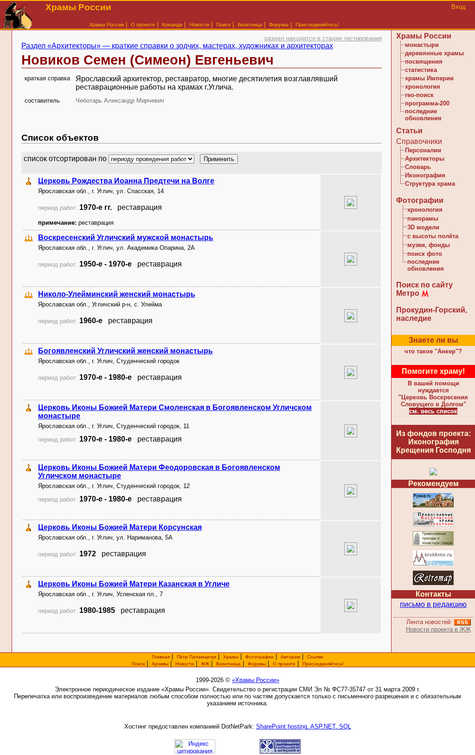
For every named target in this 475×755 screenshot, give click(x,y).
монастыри (422, 44)
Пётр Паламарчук (196, 656)
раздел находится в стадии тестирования (323, 38)
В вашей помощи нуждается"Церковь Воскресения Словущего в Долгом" (433, 394)
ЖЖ (205, 663)
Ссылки (315, 656)
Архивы (160, 663)
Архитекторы (424, 158)
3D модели (423, 227)
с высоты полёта (432, 236)
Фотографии (419, 200)
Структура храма (430, 183)
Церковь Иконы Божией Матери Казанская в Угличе (134, 584)
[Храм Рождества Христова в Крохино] (433, 564)
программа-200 (427, 103)
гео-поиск (419, 94)
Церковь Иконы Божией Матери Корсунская (120, 527)
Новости (199, 24)
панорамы (422, 218)
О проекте (284, 663)
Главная (161, 656)
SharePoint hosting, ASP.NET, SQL (303, 726)
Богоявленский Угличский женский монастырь (125, 351)
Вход (458, 6)
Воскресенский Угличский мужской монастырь (125, 237)
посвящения (424, 61)
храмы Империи (429, 78)
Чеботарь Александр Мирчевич (120, 100)
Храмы (230, 656)
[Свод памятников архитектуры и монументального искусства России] (433, 506)
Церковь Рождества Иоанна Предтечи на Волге (126, 181)
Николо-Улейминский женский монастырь (116, 294)
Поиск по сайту (424, 285)
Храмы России (106, 24)
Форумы (279, 24)
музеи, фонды (428, 244)
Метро (407, 293)
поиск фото (424, 253)
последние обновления (423, 115)
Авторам (290, 656)
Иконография (425, 175)
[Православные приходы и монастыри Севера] (433, 544)
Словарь (418, 166)
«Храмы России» (255, 680)
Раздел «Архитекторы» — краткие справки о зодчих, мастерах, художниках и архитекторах (177, 46)
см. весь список (433, 411)
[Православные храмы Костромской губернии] (433, 525)
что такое (433, 351)
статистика (421, 69)
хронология (422, 86)
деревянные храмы (434, 53)
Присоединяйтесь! (317, 24)
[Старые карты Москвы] (433, 583)
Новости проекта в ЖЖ (438, 629)
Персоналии (423, 150)
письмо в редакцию (433, 604)
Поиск (223, 24)
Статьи (409, 131)
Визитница (250, 24)
